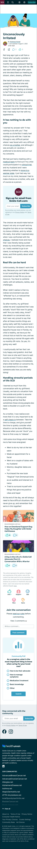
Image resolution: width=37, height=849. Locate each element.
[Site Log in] (24, 2)
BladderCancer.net (10, 801)
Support (18, 592)
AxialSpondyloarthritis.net (13, 798)
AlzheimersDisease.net (12, 785)
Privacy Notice (19, 212)
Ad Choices (20, 822)
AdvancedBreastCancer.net (14, 775)
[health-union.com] (11, 746)
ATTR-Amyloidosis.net (11, 795)
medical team (9, 162)
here (15, 586)
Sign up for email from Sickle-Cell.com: (18, 199)
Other (12, 688)
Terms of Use (22, 725)
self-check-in (10, 420)
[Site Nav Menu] (8, 2)
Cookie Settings (25, 819)
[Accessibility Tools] (19, 2)
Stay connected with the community (13, 712)
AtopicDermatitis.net (11, 792)
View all (7, 809)
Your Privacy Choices (10, 819)
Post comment (18, 633)
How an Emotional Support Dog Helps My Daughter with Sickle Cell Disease (18, 528)
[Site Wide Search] (12, 2)
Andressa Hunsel (15, 41)
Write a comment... (12, 626)
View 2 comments (17, 621)
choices (6, 240)
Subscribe (31, 2)
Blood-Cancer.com (10, 805)
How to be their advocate (20, 671)
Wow (13, 601)
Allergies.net (7, 782)
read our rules (18, 614)
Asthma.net (7, 788)
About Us (5, 814)
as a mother (15, 145)
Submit (18, 694)
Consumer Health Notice (11, 817)
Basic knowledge (17, 684)
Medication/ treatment (19, 681)
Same (22, 601)
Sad (26, 592)
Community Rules (8, 822)
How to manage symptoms (16, 676)
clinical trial (27, 165)
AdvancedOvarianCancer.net (14, 779)
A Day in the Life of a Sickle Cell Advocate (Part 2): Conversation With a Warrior (18, 559)
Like (8, 592)
